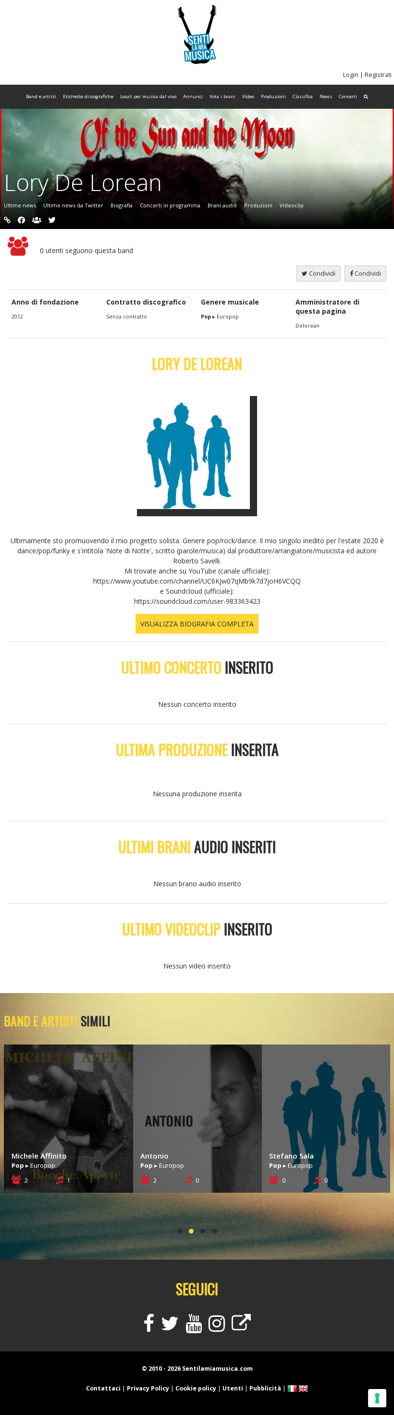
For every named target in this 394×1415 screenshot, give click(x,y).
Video (248, 96)
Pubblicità (265, 1388)
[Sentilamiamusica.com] (197, 61)
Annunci (193, 96)
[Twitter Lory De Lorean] (52, 220)
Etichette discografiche (88, 96)
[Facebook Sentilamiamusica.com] (148, 1327)
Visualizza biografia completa (197, 623)
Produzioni (273, 96)
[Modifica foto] (197, 449)
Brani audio (222, 205)
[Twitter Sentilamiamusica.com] (170, 1327)
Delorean (308, 325)
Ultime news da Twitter (73, 205)
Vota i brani (222, 96)
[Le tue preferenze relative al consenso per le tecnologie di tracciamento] (377, 1398)
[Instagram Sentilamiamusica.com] (217, 1327)
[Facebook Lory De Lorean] (21, 220)
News (326, 96)
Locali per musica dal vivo (148, 96)
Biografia (122, 205)
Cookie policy (195, 1388)
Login (350, 75)
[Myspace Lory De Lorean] (36, 220)
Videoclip (292, 205)
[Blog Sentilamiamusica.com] (241, 1327)
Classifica (303, 96)
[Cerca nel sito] (365, 97)
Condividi (367, 273)
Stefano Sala (162, 1155)
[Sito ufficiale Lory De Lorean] (7, 220)
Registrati (378, 75)
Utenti (232, 1388)
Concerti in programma (170, 205)
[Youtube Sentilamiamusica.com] (193, 1327)
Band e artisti (41, 96)
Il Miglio (282, 1155)
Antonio (26, 1155)
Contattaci (103, 1388)
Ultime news (20, 205)
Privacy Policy (148, 1388)
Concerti (348, 96)
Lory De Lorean (83, 182)
